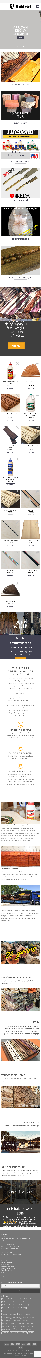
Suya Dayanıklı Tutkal (7, 1329)
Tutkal (22, 1329)
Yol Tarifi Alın (12, 1222)
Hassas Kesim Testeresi (28, 1317)
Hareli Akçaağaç (16, 1317)
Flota (14, 1308)
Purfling (23, 1326)
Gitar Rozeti (21, 1314)
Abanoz (4, 1299)
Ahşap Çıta (19, 1299)
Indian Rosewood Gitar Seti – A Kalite (10, 447)
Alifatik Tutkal (27, 1299)
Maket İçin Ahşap (6, 1326)
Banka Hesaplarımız (6, 1262)
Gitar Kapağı (21, 1311)
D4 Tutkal (4, 1305)
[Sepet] (37, 6)
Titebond (17, 1329)
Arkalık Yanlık (5, 1302)
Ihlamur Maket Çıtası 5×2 (31, 446)
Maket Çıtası (29, 1323)
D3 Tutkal (29, 1302)
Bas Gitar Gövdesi (15, 1302)
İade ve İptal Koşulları (6, 1270)
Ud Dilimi (28, 1329)
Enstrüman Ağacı (25, 1305)
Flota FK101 (31, 510)
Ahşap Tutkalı (11, 1299)
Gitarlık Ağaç (5, 1314)
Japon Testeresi (26, 1320)
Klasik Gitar (13, 1323)
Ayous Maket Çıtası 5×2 (10, 510)
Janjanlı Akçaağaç (6, 1320)
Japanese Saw (16, 1320)
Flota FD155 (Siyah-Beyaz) (10, 540)
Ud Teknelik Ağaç (14, 1333)
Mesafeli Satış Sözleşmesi (8, 1268)
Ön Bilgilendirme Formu (7, 1266)
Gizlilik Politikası (5, 1264)
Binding (23, 1302)
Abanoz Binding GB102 (30, 571)
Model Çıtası (16, 1326)
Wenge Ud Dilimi (10, 601)
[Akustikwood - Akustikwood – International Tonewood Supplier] (20, 6)
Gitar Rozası (13, 1314)
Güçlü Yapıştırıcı (6, 1317)
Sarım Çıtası (30, 1326)
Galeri (2, 1274)
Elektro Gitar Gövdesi (14, 1305)
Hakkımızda (4, 1261)
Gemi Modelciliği (22, 1308)
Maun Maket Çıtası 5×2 (10, 414)
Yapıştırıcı (31, 1333)
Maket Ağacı (21, 1323)
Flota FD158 (10, 571)
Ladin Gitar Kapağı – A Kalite (31, 540)
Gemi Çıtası (30, 1308)
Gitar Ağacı (5, 1311)
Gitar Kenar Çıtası (30, 1311)
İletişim (3, 1276)
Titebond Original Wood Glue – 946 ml (10, 382)
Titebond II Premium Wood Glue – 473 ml (10, 479)
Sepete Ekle (10, 388)
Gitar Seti (28, 1314)
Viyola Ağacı (24, 1333)
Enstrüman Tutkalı (7, 1308)
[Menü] (2, 6)
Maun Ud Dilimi (30, 382)
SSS (2, 1272)
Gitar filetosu (12, 1311)
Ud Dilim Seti (5, 1333)
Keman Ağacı (5, 1323)
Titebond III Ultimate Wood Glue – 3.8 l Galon (30, 414)
